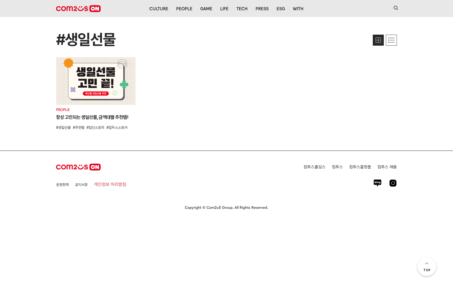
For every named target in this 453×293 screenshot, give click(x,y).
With (298, 8)
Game (206, 8)
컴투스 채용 (387, 166)
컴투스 (337, 166)
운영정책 (62, 185)
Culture (158, 8)
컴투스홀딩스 (315, 166)
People (184, 8)
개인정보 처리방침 (110, 184)
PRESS (262, 8)
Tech (242, 8)
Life (224, 8)
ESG (281, 8)
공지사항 (81, 185)
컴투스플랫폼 (360, 166)
